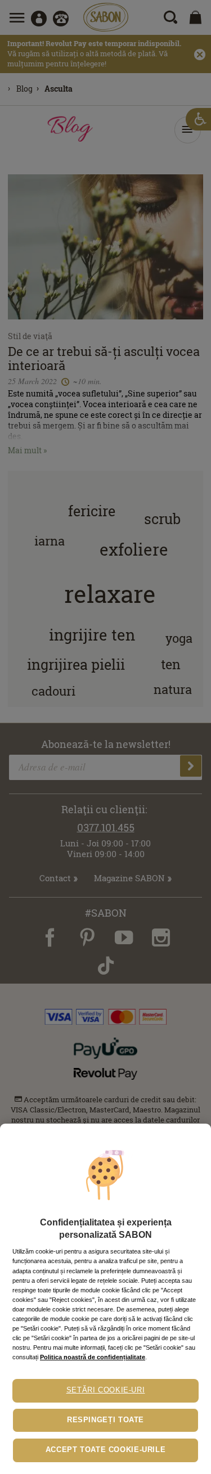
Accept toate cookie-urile (106, 1450)
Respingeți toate (105, 1420)
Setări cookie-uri (105, 1390)
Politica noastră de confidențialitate (92, 1357)
